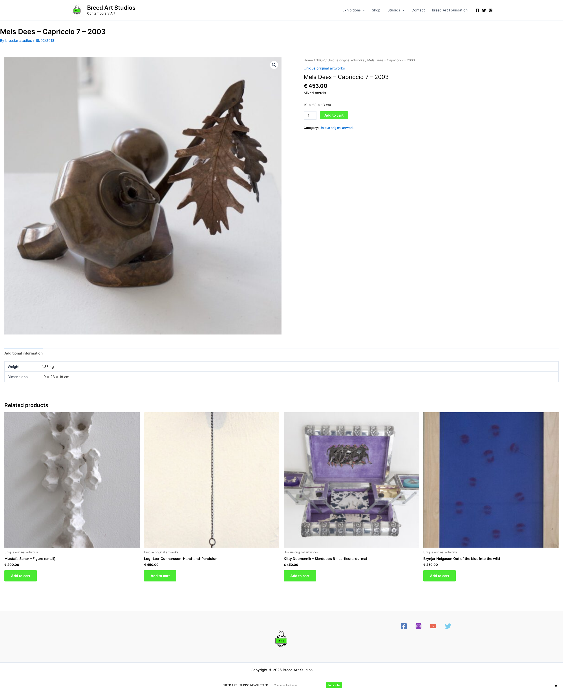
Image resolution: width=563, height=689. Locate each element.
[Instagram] (491, 10)
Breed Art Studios (111, 7)
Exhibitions (351, 10)
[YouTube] (433, 626)
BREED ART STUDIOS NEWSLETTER (245, 685)
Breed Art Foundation (450, 10)
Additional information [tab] (23, 353)
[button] (363, 10)
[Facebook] (477, 10)
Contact (418, 10)
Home (308, 60)
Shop (376, 10)
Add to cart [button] (20, 576)
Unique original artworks (345, 60)
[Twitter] (484, 10)
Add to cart (334, 115)
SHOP (320, 60)
